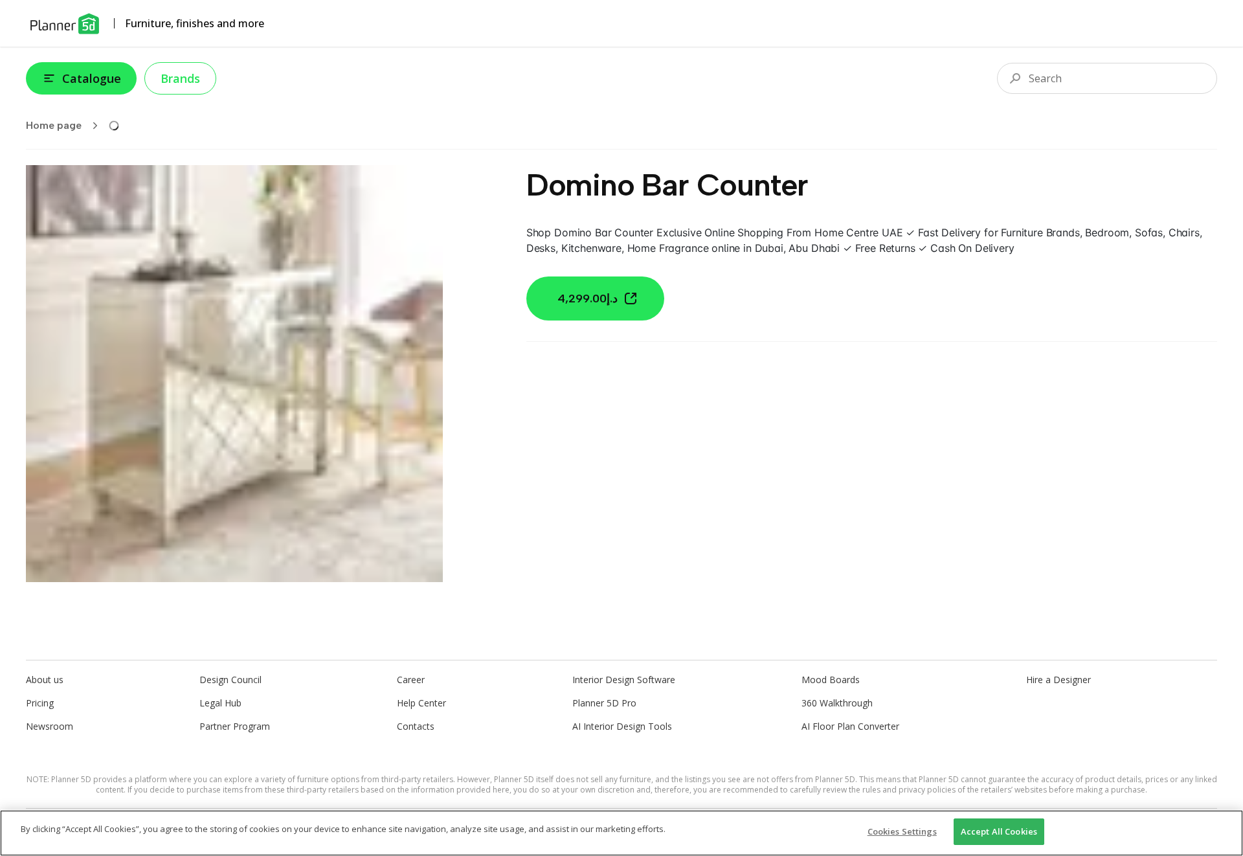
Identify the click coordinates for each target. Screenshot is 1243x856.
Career (411, 679)
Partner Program (234, 726)
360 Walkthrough (837, 703)
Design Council (230, 679)
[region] (621, 833)
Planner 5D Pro (604, 703)
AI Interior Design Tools (622, 726)
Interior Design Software (623, 679)
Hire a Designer (1058, 679)
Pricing (40, 703)
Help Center (421, 703)
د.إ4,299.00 (587, 298)
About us (44, 679)
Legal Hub (220, 703)
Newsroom (49, 726)
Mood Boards (830, 679)
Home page (54, 125)
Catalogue (91, 78)
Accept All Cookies (999, 831)
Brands (180, 78)
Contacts (415, 726)
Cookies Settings (902, 831)
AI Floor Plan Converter (850, 726)
